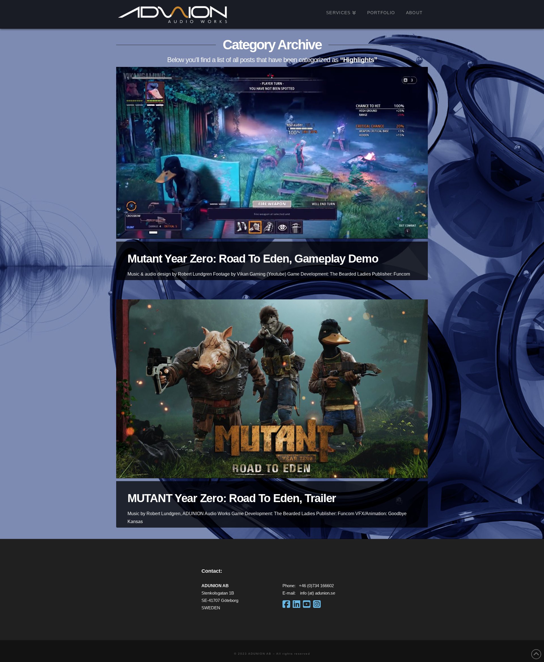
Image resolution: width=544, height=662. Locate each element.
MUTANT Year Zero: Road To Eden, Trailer (232, 498)
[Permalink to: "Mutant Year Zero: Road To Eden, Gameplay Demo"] (272, 152)
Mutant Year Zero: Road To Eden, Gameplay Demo (253, 258)
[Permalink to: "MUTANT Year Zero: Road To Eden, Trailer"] (272, 388)
